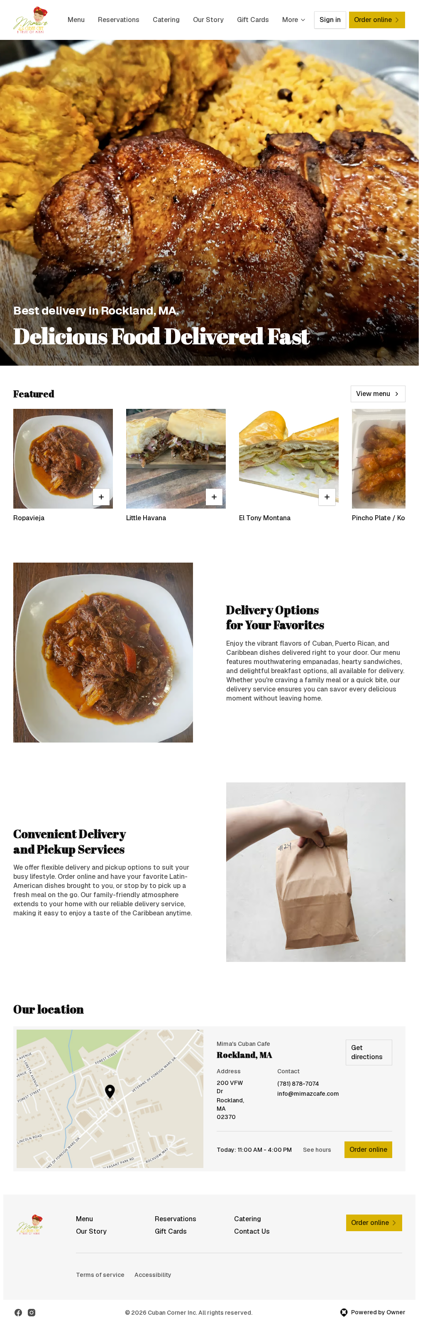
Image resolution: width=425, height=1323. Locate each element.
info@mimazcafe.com (308, 1094)
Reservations (118, 19)
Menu (76, 19)
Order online (368, 1149)
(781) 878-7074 (298, 1084)
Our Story (208, 19)
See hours (317, 1149)
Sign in (330, 19)
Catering (166, 19)
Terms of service (100, 1275)
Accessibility (152, 1275)
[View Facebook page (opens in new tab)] (18, 1313)
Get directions (367, 1052)
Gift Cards (253, 19)
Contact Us (252, 1231)
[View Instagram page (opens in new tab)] (32, 1313)
